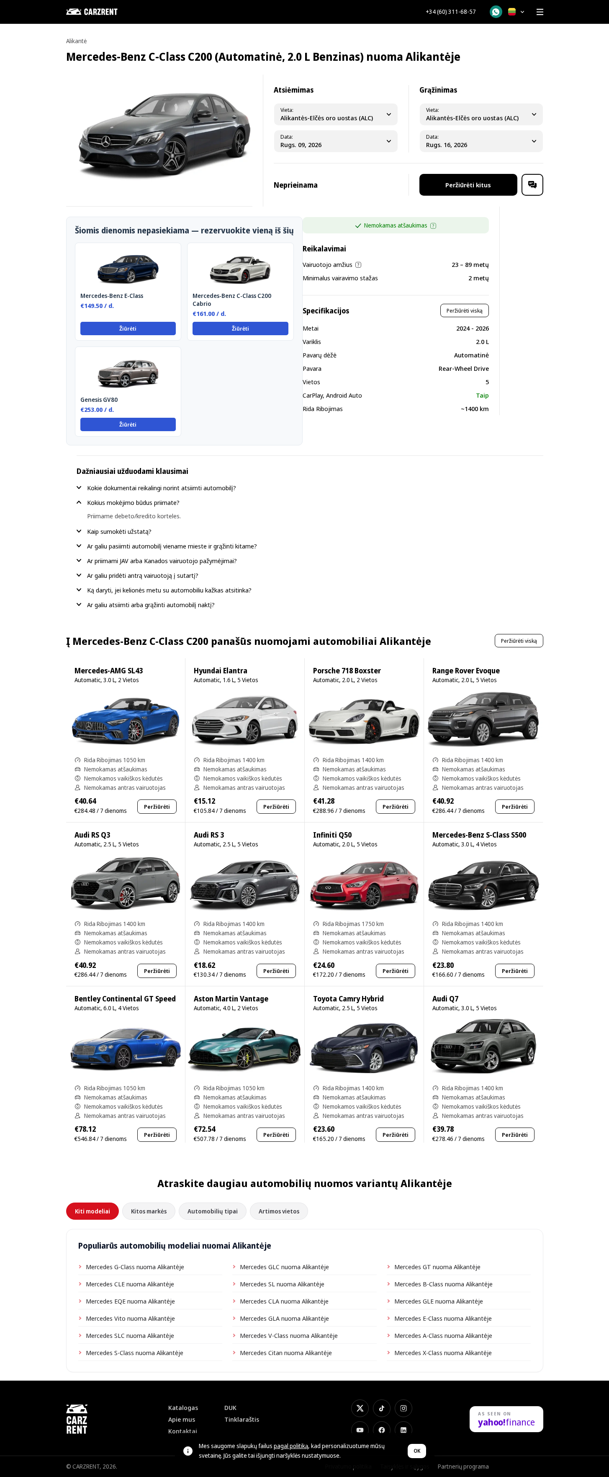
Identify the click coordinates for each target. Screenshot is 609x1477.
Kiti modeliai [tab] (92, 1211)
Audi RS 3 (209, 835)
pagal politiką (291, 1446)
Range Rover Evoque (466, 670)
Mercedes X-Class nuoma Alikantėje (443, 1352)
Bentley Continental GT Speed (125, 999)
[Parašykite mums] (532, 185)
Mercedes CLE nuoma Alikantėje (130, 1284)
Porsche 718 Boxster (347, 670)
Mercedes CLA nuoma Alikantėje (284, 1301)
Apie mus (181, 1419)
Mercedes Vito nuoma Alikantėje (130, 1318)
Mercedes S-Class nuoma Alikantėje (134, 1352)
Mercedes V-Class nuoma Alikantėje (289, 1335)
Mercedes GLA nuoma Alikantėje (284, 1318)
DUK (230, 1408)
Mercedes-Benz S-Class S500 (479, 835)
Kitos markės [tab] (149, 1211)
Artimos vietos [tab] (279, 1211)
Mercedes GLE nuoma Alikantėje (438, 1301)
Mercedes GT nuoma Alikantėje (437, 1266)
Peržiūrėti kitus (468, 185)
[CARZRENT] (108, 11)
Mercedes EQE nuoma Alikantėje (130, 1301)
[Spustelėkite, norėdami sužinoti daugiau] (433, 226)
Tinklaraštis (241, 1419)
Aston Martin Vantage (231, 999)
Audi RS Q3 (92, 835)
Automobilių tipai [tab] (213, 1211)
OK (417, 1450)
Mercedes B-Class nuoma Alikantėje (443, 1284)
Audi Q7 (445, 999)
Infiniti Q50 (332, 835)
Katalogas (183, 1408)
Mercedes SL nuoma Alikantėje (282, 1284)
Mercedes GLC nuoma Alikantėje (284, 1266)
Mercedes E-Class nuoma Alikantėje (443, 1318)
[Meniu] (540, 11)
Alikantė (76, 41)
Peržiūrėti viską (465, 310)
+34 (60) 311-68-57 (451, 12)
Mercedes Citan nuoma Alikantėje (286, 1352)
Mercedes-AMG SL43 (109, 670)
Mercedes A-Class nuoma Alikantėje (443, 1335)
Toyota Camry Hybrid (348, 999)
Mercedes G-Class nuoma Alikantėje (135, 1266)
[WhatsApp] (496, 11)
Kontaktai (182, 1431)
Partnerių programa (463, 1466)
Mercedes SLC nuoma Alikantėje (130, 1335)
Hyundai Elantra (220, 670)
